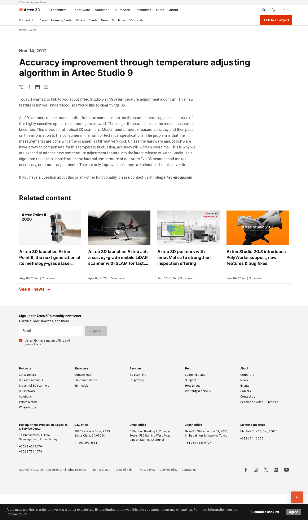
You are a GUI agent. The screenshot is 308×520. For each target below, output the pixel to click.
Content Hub (27, 20)
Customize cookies (264, 512)
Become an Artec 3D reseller (259, 402)
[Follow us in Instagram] (256, 470)
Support (190, 380)
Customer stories (85, 380)
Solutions (25, 396)
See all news (32, 289)
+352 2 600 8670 (30, 446)
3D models (136, 20)
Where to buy (28, 407)
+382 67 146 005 (251, 438)
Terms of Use (101, 469)
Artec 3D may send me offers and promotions (47, 342)
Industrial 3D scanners (34, 385)
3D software (27, 391)
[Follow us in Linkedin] (276, 470)
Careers (245, 391)
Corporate (247, 374)
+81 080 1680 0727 (198, 442)
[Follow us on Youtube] (286, 470)
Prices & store (28, 402)
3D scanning (138, 374)
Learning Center (62, 20)
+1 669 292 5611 (85, 442)
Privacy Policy (146, 469)
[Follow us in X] (266, 470)
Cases (44, 20)
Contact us (247, 396)
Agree (293, 512)
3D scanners (27, 374)
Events (93, 20)
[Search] (264, 10)
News (105, 20)
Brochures (119, 20)
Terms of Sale (123, 469)
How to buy (193, 385)
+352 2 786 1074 (30, 451)
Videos (80, 20)
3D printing (137, 380)
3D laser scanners (31, 380)
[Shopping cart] (274, 10)
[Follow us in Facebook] (246, 470)
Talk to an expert (276, 20)
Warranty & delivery (198, 391)
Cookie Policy (168, 469)
